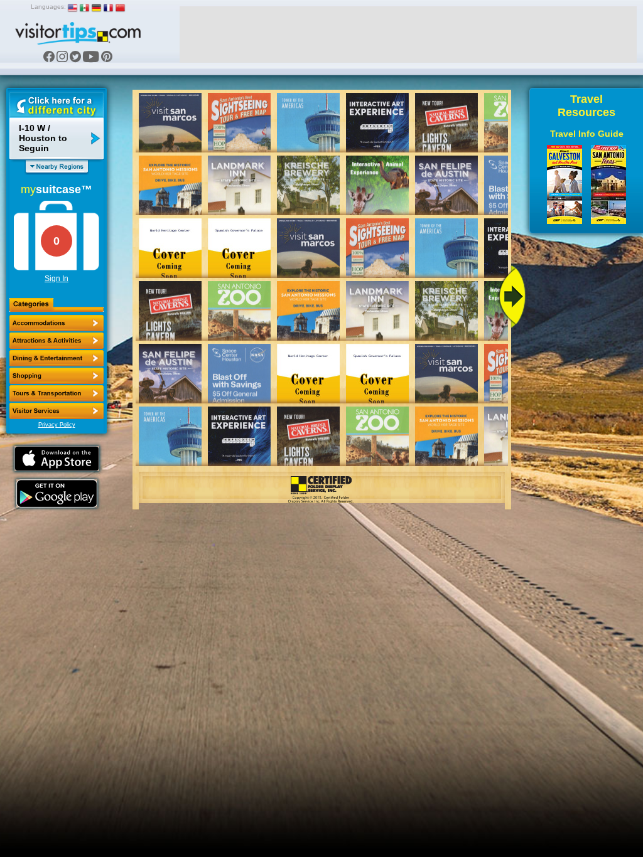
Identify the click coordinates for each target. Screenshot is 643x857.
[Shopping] (56, 376)
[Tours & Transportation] (56, 393)
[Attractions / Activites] (56, 341)
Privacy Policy (56, 425)
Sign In (56, 278)
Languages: (48, 6)
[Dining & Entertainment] (56, 358)
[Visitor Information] (56, 411)
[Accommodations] (56, 323)
